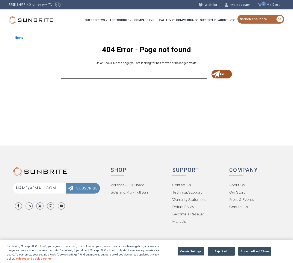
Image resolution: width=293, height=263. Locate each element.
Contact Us (181, 185)
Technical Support (187, 192)
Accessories (120, 20)
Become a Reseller (188, 214)
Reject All (221, 251)
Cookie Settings (190, 251)
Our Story (237, 192)
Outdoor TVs (95, 20)
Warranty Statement (189, 199)
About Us (225, 20)
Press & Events (241, 199)
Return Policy (183, 207)
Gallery (165, 20)
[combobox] (260, 19)
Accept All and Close (255, 251)
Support (206, 20)
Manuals (179, 221)
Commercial (185, 20)
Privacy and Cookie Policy (33, 258)
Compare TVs (144, 20)
